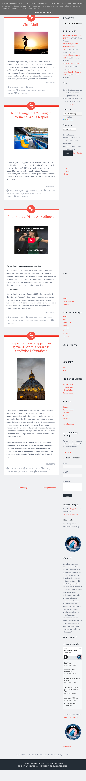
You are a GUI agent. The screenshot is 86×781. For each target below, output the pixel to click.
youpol (10, 93)
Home (65, 316)
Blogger (72, 104)
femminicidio (24, 90)
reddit (65, 325)
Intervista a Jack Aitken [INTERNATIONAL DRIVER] (71, 46)
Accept (68, 153)
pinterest (66, 328)
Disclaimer (66, 171)
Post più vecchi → (50, 487)
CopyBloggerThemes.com (70, 514)
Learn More (39, 12)
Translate (70, 120)
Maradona (11, 194)
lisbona (10, 472)
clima (46, 469)
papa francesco (26, 472)
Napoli (26, 194)
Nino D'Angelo (41, 194)
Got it (50, 12)
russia (20, 320)
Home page (23, 487)
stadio (9, 197)
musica (19, 194)
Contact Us (67, 322)
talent (26, 320)
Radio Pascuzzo (41, 764)
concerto (51, 191)
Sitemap (65, 168)
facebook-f (20, 755)
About (65, 319)
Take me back (67, 452)
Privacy (65, 174)
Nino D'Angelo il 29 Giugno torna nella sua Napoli (31, 115)
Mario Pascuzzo (35, 191)
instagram (66, 333)
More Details (77, 153)
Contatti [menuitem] (66, 304)
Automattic (30, 766)
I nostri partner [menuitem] (68, 301)
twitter (32, 755)
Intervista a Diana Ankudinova (31, 216)
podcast (45, 90)
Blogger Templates (75, 509)
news (39, 90)
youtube (66, 336)
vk (63, 331)
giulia (33, 90)
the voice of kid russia (40, 320)
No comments (23, 93)
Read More (50, 83)
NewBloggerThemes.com (59, 766)
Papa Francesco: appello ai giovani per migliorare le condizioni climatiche (31, 347)
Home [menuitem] (65, 298)
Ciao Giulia (31, 24)
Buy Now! (74, 717)
